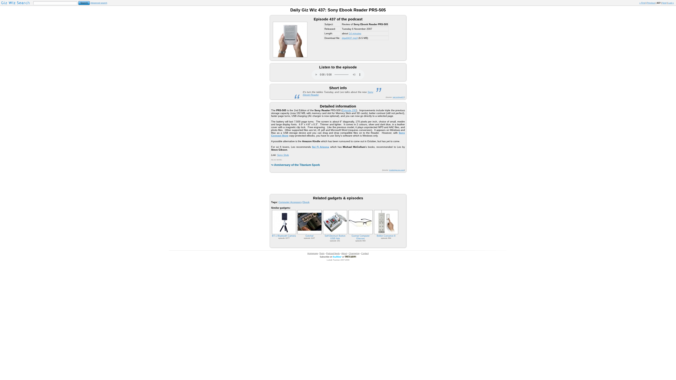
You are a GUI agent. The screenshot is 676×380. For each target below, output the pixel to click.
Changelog (354, 253)
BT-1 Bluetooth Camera (284, 236)
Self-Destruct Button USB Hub (335, 237)
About (344, 253)
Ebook (305, 202)
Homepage (312, 253)
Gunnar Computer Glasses (361, 237)
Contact (365, 253)
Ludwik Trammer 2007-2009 (338, 260)
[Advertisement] (338, 183)
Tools (321, 253)
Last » (671, 3)
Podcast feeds (333, 253)
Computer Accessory (290, 202)
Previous (651, 3)
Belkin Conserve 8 (386, 236)
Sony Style (283, 155)
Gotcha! (309, 236)
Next (664, 3)
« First (642, 3)
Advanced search (98, 3)
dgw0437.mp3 (350, 38)
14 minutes (355, 33)
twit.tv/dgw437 (398, 97)
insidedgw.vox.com (396, 170)
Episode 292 (349, 110)
